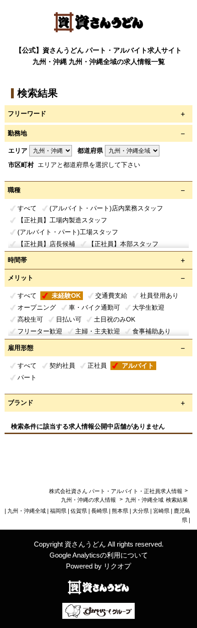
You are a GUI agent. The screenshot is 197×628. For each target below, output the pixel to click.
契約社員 (62, 365)
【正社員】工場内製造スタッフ (62, 220)
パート (27, 377)
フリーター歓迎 (39, 331)
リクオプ (117, 566)
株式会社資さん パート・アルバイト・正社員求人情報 (115, 491)
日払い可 (69, 319)
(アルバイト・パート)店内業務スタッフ (106, 208)
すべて (27, 208)
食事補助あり (151, 331)
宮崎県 (161, 511)
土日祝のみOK (114, 319)
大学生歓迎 (148, 307)
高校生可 (30, 319)
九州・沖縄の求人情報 (89, 500)
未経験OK (66, 295)
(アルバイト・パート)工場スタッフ (67, 232)
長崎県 (99, 511)
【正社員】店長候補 (46, 243)
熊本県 (120, 511)
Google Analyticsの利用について (98, 555)
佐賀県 (79, 511)
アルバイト (138, 365)
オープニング (36, 307)
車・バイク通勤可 (94, 307)
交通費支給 (111, 295)
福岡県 (58, 511)
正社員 (97, 365)
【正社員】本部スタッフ (123, 243)
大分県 (140, 511)
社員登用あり (159, 295)
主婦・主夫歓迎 (97, 331)
